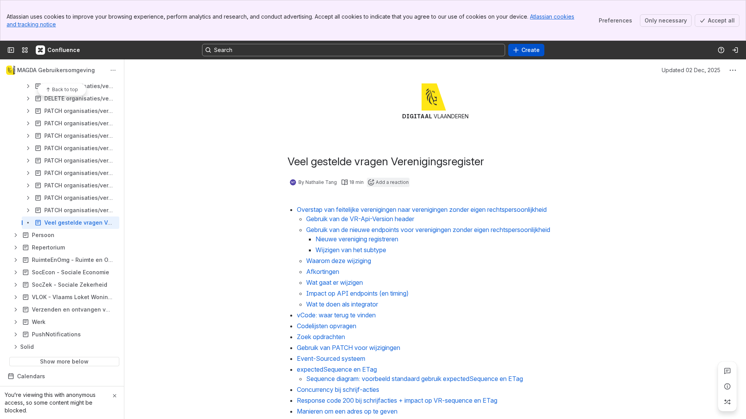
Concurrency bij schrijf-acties (338, 389)
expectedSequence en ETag (337, 369)
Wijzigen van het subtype (350, 250)
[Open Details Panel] (727, 386)
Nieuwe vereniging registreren (356, 239)
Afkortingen (322, 271)
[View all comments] (727, 371)
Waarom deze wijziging (338, 261)
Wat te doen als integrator (342, 304)
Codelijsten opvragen (326, 326)
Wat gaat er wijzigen (334, 282)
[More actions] (113, 70)
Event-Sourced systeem (331, 358)
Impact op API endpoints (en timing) (357, 293)
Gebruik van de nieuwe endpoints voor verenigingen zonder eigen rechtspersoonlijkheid (428, 230)
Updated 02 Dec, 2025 (691, 70)
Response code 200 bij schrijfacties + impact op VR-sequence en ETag (397, 400)
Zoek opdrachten (321, 337)
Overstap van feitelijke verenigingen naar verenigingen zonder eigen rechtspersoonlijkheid (422, 209)
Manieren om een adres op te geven (347, 411)
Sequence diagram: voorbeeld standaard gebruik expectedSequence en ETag (415, 379)
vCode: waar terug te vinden (336, 315)
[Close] (114, 395)
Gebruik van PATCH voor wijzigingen (348, 347)
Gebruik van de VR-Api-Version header (360, 219)
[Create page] (727, 402)
